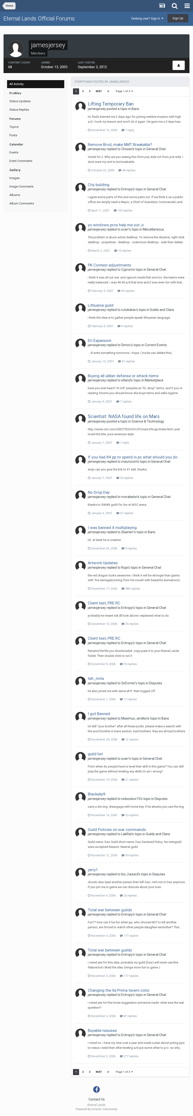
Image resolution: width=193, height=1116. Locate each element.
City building (98, 184)
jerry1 (93, 869)
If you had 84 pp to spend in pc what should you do (132, 457)
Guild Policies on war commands (117, 829)
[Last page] (108, 91)
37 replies (126, 513)
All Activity (16, 84)
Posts (13, 135)
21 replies (131, 779)
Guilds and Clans (162, 310)
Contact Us (96, 1099)
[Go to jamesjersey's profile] (80, 107)
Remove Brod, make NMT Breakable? (120, 144)
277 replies (130, 1056)
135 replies (124, 210)
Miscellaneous (153, 229)
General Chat (156, 149)
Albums (14, 195)
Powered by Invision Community (96, 1109)
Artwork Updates (103, 562)
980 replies (132, 588)
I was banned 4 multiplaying (112, 527)
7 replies (125, 401)
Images (14, 178)
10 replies (124, 250)
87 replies (130, 1016)
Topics (14, 127)
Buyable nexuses (102, 1030)
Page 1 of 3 (123, 91)
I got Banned (99, 713)
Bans (135, 109)
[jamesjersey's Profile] (179, 65)
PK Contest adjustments (109, 265)
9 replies (131, 548)
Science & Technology (148, 421)
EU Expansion (99, 340)
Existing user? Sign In (146, 18)
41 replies (128, 361)
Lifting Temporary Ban (110, 104)
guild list (95, 754)
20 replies (131, 815)
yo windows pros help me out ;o (116, 225)
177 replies (130, 935)
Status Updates (20, 101)
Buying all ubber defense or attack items (123, 375)
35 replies (131, 624)
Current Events (156, 345)
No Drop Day (99, 492)
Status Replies (19, 109)
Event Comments (20, 161)
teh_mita (96, 678)
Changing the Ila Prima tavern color (119, 990)
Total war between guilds (110, 910)
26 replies (130, 895)
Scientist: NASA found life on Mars (124, 416)
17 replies (130, 699)
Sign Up (178, 18)
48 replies (128, 170)
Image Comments (21, 186)
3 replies (127, 326)
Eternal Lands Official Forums (39, 18)
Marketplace (154, 380)
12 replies (131, 739)
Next (99, 91)
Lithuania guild (100, 305)
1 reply (129, 130)
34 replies (126, 478)
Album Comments (21, 203)
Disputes (155, 683)
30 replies (127, 291)
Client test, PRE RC (104, 603)
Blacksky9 (96, 794)
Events (13, 152)
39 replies (131, 855)
